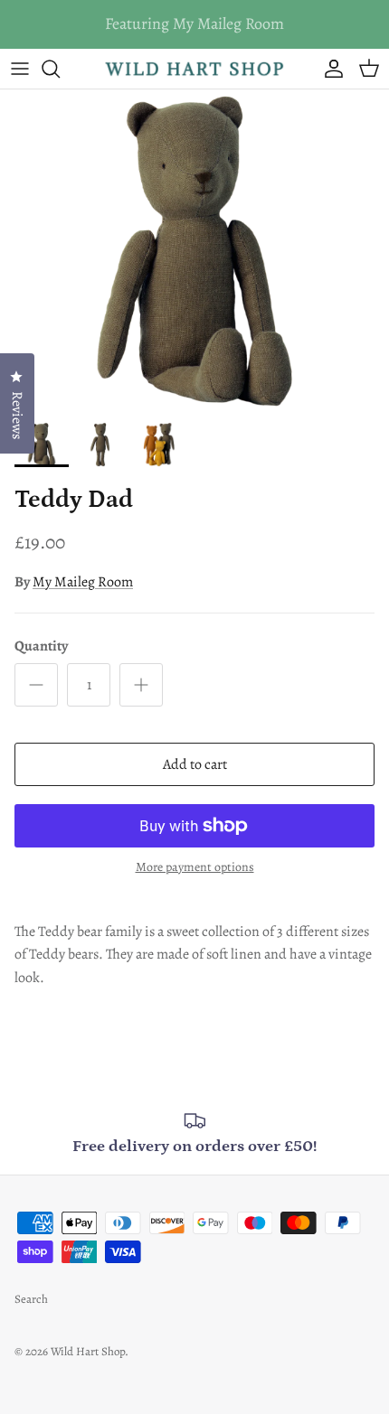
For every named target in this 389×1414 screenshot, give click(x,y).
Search (31, 1298)
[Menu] (20, 69)
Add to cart (195, 764)
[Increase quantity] (141, 685)
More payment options (195, 868)
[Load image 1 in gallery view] (194, 251)
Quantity (41, 646)
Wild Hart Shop (88, 1351)
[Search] (60, 69)
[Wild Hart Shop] (194, 69)
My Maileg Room (83, 582)
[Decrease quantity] (36, 685)
